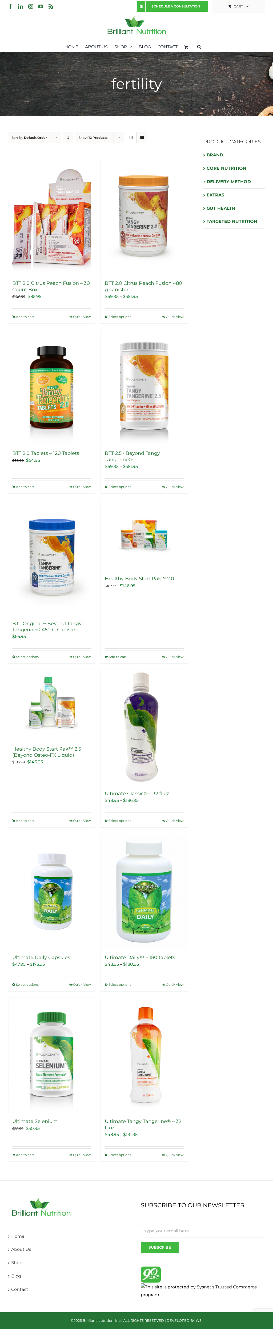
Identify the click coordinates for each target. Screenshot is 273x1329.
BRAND (215, 154)
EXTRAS (215, 195)
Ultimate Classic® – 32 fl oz (137, 793)
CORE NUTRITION (226, 168)
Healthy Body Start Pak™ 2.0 (139, 579)
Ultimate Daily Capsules (41, 957)
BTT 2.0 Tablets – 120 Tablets (45, 453)
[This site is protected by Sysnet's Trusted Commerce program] (203, 1291)
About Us (21, 1249)
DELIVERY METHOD (229, 181)
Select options (120, 317)
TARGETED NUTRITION (232, 221)
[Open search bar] (199, 46)
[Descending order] (68, 137)
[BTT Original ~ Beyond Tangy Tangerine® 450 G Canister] (51, 557)
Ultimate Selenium (35, 1121)
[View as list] (141, 137)
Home (18, 1236)
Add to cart (25, 317)
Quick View (82, 317)
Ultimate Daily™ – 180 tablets (140, 957)
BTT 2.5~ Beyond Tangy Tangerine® (132, 456)
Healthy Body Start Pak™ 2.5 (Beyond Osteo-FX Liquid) (46, 752)
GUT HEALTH (221, 208)
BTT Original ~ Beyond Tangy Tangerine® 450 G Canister (47, 627)
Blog (16, 1276)
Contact (19, 1289)
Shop (16, 1262)
